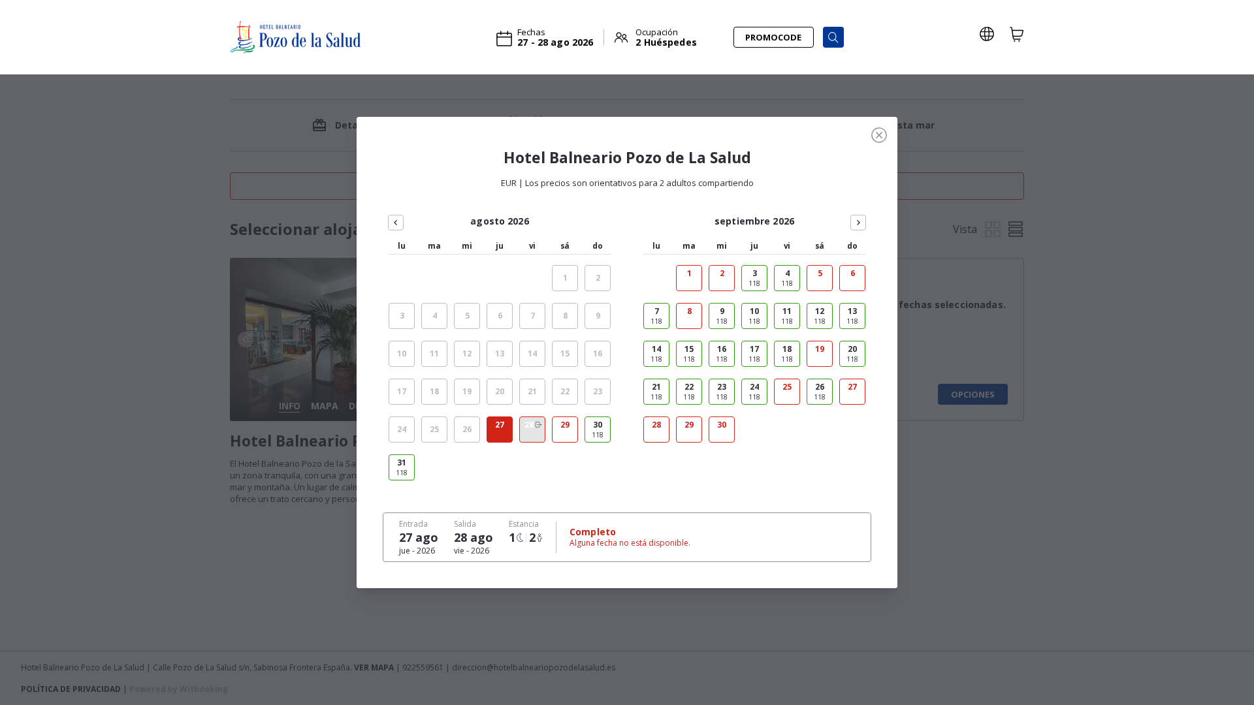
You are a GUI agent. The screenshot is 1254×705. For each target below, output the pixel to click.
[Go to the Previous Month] (396, 222)
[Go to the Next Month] (858, 222)
